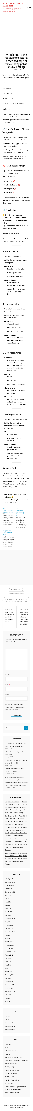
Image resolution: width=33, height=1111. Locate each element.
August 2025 (9, 895)
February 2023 (9, 945)
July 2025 (8, 899)
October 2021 (9, 988)
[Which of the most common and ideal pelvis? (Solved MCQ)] (9, 516)
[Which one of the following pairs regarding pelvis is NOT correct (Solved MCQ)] (22, 518)
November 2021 (10, 985)
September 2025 (10, 892)
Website (8, 694)
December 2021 (10, 982)
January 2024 (9, 928)
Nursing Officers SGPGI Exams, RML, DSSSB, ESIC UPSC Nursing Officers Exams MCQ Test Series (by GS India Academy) (16, 844)
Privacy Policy (9, 1083)
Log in (7, 1019)
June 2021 (8, 998)
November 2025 (10, 885)
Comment (9, 647)
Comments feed (10, 1026)
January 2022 (9, 978)
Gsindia (7, 816)
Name (8, 675)
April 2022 (8, 968)
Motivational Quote (11, 1063)
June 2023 (8, 935)
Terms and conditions (12, 1093)
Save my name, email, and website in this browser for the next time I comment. (15, 707)
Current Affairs (11, 1051)
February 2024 (9, 925)
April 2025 (8, 909)
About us (8, 1044)
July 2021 (8, 995)
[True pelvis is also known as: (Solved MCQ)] (9, 538)
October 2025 (9, 889)
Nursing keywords (11, 1073)
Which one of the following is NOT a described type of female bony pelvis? (17, 600)
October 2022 (9, 948)
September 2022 (10, 952)
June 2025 (8, 902)
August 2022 (9, 955)
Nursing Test (9, 1077)
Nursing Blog (17, 589)
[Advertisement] (16, 32)
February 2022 (9, 975)
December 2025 (10, 882)
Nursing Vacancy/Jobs (12, 1080)
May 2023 (8, 938)
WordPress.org (10, 1029)
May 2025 (8, 905)
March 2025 (9, 912)
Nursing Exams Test (12, 1070)
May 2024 (8, 922)
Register (7, 1016)
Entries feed (9, 1023)
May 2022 (8, 965)
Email (8, 684)
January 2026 (9, 879)
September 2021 (10, 991)
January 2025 (9, 915)
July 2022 (8, 958)
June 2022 (8, 962)
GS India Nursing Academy (13, 4)
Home (7, 1047)
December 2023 (10, 932)
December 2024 (10, 918)
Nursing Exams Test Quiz (16, 593)
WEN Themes (20, 1107)
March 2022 (9, 972)
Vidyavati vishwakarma (12, 802)
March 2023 (9, 942)
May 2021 (8, 1001)
